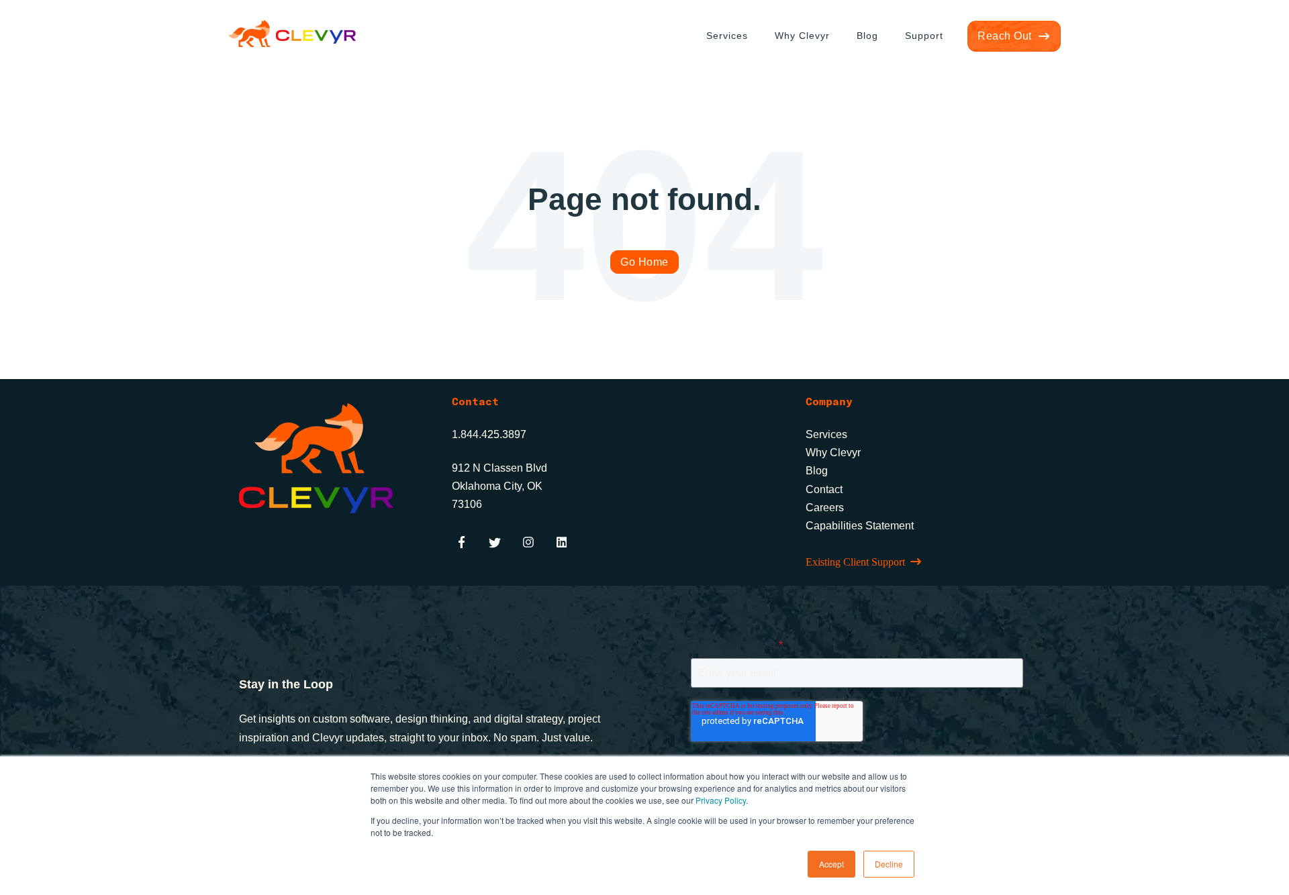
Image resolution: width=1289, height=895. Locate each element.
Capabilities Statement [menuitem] (860, 525)
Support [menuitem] (924, 35)
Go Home (644, 262)
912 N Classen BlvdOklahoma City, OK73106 (499, 486)
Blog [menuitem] (867, 35)
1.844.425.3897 (489, 434)
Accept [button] (831, 864)
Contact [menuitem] (824, 489)
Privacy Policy (721, 800)
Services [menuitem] (727, 35)
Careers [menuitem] (825, 507)
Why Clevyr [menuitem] (802, 35)
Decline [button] (889, 864)
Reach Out (1004, 36)
